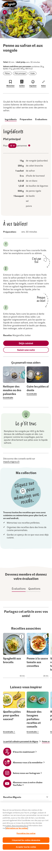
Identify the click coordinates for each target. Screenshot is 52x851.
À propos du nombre (29, 146)
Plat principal (20, 73)
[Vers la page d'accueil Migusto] (10, 3)
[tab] (26, 797)
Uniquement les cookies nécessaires (26, 840)
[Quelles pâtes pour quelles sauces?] (14, 712)
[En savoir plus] (14, 391)
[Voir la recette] (14, 655)
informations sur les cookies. (17, 828)
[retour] (5, 12)
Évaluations (41, 119)
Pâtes (7, 73)
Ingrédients (11, 119)
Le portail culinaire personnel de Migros (20, 741)
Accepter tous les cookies (26, 847)
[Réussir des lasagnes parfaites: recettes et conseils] (38, 712)
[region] (26, 826)
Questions (34, 588)
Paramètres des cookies (26, 833)
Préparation (26, 119)
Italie (32, 73)
